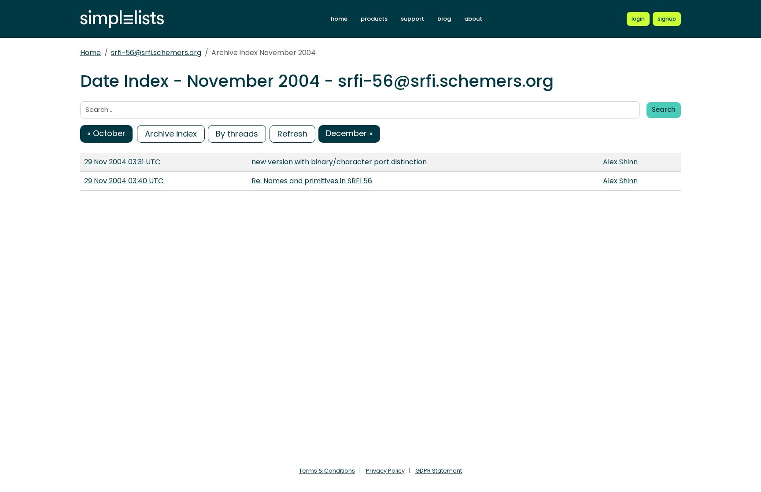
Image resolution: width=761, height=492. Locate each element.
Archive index (171, 133)
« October (106, 133)
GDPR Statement (438, 470)
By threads (237, 133)
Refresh (292, 133)
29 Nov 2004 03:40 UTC (123, 181)
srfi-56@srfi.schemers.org (156, 53)
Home (90, 53)
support (412, 19)
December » (349, 133)
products (374, 19)
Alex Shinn (620, 162)
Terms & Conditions (327, 470)
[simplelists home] (122, 19)
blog (444, 19)
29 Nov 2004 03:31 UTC (122, 162)
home (339, 19)
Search (664, 109)
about (473, 19)
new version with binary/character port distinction (339, 162)
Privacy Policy (385, 470)
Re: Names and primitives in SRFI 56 (311, 181)
